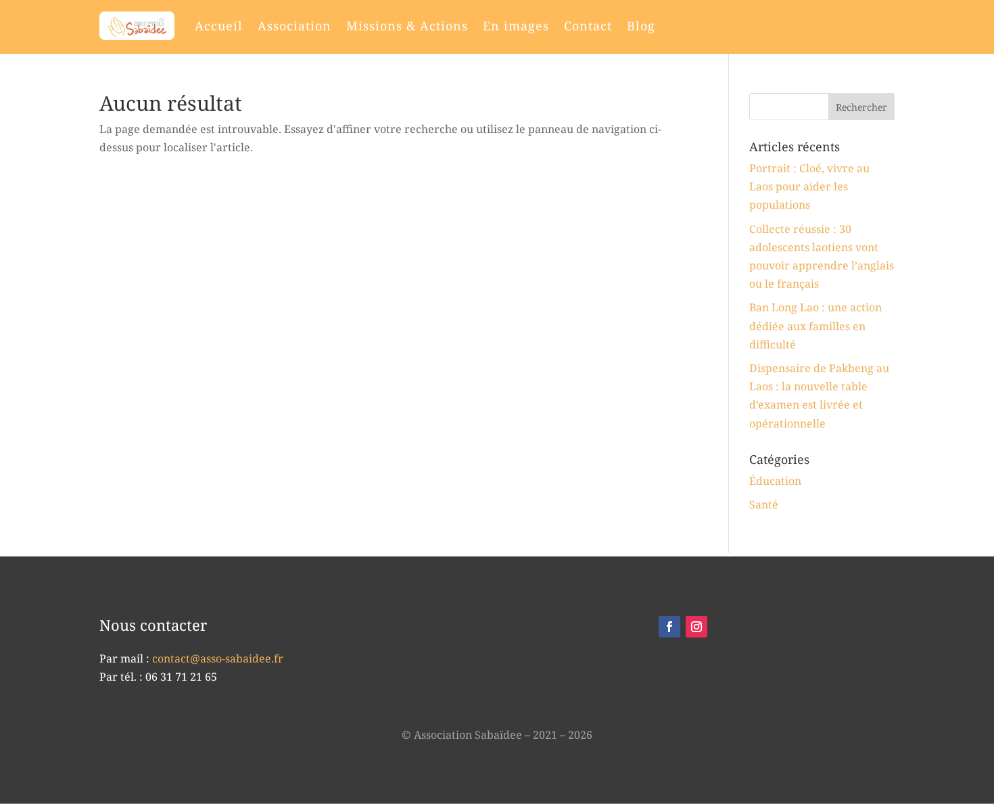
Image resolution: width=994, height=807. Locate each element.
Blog (641, 26)
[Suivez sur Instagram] (696, 626)
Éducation (775, 480)
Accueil (219, 26)
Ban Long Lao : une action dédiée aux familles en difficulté (815, 325)
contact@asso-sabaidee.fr (217, 658)
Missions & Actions (407, 26)
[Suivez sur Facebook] (669, 626)
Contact (588, 26)
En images (516, 26)
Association (294, 26)
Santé (763, 504)
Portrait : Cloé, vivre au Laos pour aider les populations (809, 186)
